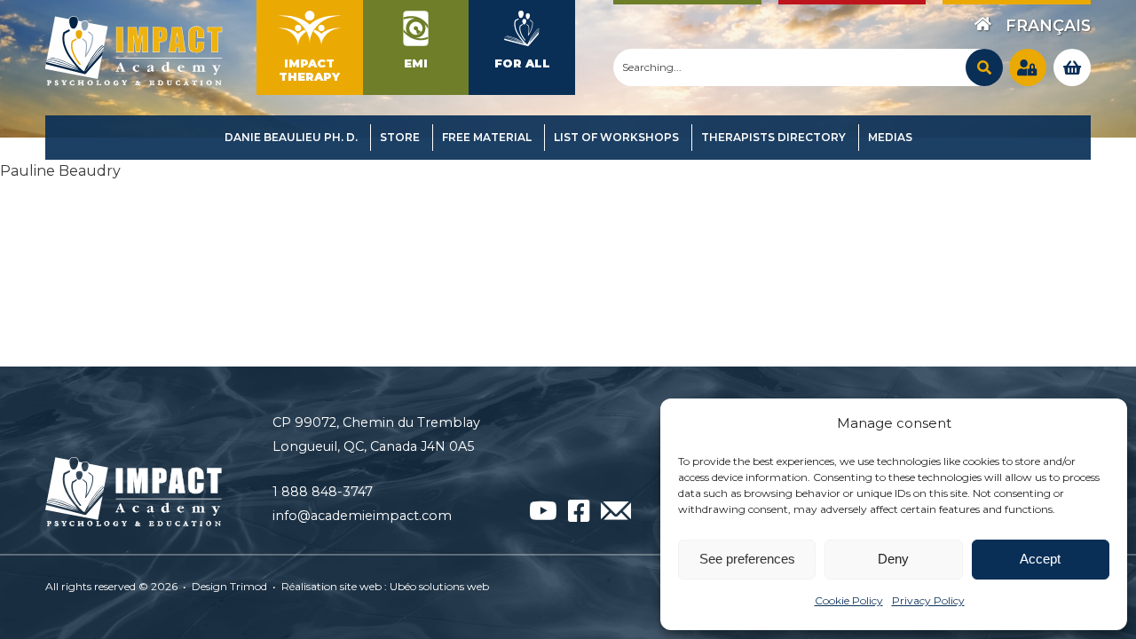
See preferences (747, 558)
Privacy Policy (928, 600)
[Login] (1027, 67)
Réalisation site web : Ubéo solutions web (385, 586)
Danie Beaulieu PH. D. (291, 137)
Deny (893, 558)
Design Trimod (229, 586)
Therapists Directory (773, 137)
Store (400, 137)
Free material (487, 137)
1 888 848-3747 (322, 492)
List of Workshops (616, 137)
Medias (890, 137)
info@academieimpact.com (362, 516)
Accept (1040, 558)
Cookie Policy (849, 600)
